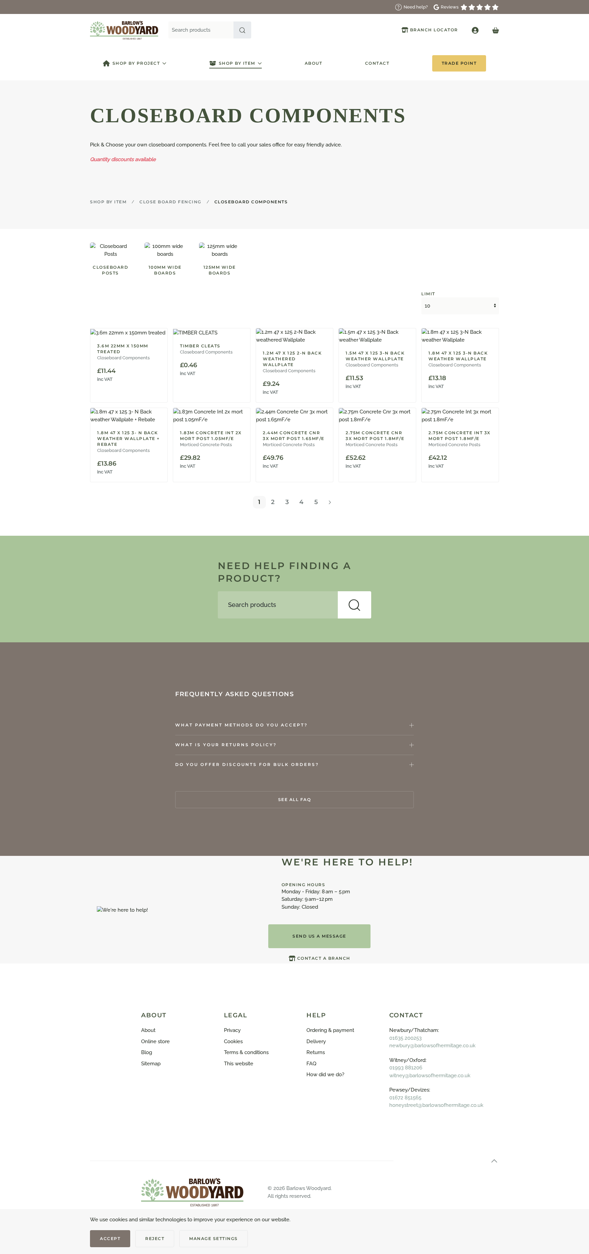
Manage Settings (213, 1238)
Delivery (316, 1041)
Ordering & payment (330, 1030)
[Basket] (495, 30)
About (313, 63)
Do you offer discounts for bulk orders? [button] (247, 764)
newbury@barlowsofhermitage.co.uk (432, 1046)
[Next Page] (329, 502)
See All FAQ (294, 799)
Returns (315, 1052)
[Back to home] (124, 30)
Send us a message (319, 936)
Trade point (459, 63)
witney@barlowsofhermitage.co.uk (429, 1075)
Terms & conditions (246, 1052)
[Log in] (475, 30)
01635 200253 (405, 1038)
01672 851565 (405, 1098)
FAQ (311, 1064)
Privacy (232, 1030)
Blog (146, 1052)
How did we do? (325, 1074)
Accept (110, 1238)
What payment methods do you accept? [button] (241, 724)
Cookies (233, 1041)
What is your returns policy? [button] (226, 744)
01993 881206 (405, 1068)
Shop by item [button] (237, 63)
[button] (242, 29)
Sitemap (151, 1064)
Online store (155, 1041)
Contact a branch (323, 958)
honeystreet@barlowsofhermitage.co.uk (436, 1105)
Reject (154, 1238)
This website (238, 1064)
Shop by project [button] (136, 63)
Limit (428, 293)
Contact (377, 63)
